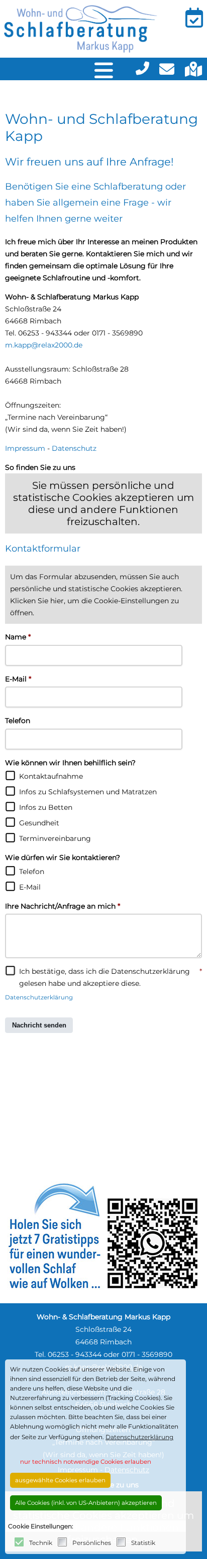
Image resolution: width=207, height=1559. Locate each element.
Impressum (25, 448)
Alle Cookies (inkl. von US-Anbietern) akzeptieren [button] (86, 1502)
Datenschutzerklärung (39, 997)
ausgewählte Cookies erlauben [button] (60, 1480)
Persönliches (91, 1542)
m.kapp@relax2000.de (43, 345)
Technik (40, 1542)
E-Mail (18, 678)
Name (18, 636)
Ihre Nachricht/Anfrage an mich (62, 906)
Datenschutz (74, 448)
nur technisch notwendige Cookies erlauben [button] (85, 1461)
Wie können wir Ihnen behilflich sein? (70, 762)
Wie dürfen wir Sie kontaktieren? (62, 857)
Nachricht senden (39, 1025)
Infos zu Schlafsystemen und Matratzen (88, 791)
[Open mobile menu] (103, 69)
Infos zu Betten (45, 807)
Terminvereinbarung (55, 838)
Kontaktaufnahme (51, 776)
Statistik (143, 1542)
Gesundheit (39, 822)
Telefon (17, 720)
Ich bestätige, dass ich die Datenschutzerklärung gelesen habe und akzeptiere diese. (110, 977)
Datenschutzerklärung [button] (139, 1437)
